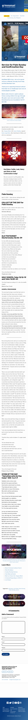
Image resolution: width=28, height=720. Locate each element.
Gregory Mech (7, 131)
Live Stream (8, 580)
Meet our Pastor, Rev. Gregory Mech (14, 576)
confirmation (10, 588)
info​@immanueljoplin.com (15, 679)
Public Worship (12, 590)
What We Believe (9, 570)
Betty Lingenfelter (6, 133)
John (15, 17)
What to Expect (6, 708)
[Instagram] (13, 702)
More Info (4, 671)
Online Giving (13, 711)
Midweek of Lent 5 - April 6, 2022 (15, 597)
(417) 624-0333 (5, 679)
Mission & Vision (21, 710)
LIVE (11, 710)
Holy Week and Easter (10, 574)
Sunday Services (6, 710)
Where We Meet (6, 711)
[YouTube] (15, 702)
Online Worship (22, 588)
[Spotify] (18, 702)
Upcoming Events (13, 708)
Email (3, 642)
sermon (17, 590)
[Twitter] (10, 702)
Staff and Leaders (21, 711)
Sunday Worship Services (11, 572)
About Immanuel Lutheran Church (13, 568)
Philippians (18, 17)
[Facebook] (7, 702)
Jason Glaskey (17, 131)
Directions (10, 671)
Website (3, 647)
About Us (20, 707)
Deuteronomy (10, 17)
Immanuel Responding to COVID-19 (13, 578)
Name (3, 636)
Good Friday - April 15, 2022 (13, 604)
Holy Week (22, 15)
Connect (12, 707)
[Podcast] (20, 702)
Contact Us (12, 712)
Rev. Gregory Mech (15, 15)
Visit (4, 707)
